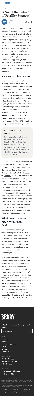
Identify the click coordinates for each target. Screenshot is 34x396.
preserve (7, 176)
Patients (4, 339)
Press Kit (5, 352)
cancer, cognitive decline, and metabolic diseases (14, 115)
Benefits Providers (8, 344)
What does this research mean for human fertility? (16, 222)
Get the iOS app (7, 359)
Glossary (4, 349)
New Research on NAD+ (16, 76)
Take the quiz (6, 364)
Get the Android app (9, 361)
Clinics (4, 342)
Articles (4, 347)
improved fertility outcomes (20, 181)
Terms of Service (11, 386)
